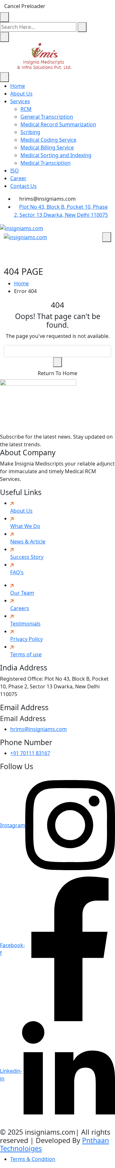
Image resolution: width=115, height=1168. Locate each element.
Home (17, 85)
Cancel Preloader (24, 6)
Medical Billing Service (47, 147)
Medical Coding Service (48, 139)
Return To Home (57, 373)
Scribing (30, 132)
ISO (14, 170)
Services (20, 101)
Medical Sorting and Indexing (55, 155)
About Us (21, 93)
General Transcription (46, 116)
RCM (26, 109)
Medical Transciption (45, 162)
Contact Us (23, 185)
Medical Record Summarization (58, 124)
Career (18, 178)
